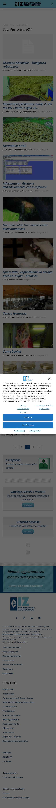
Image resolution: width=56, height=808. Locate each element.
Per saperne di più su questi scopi (44, 407)
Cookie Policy (19, 430)
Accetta (28, 417)
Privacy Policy (35, 430)
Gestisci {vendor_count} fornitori (23, 408)
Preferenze (28, 425)
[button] (49, 378)
